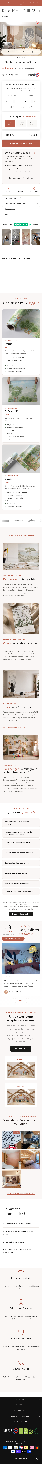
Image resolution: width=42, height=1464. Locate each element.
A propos (20, 1405)
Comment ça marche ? (13, 198)
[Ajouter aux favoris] (37, 22)
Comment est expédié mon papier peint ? (21, 843)
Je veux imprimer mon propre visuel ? (21, 891)
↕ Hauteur (30, 95)
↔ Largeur (12, 95)
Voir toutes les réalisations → (21, 1193)
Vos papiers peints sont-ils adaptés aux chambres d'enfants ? (21, 833)
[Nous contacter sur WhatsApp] (37, 1459)
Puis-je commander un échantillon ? (21, 883)
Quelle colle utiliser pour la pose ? (21, 863)
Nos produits (20, 1410)
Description (9, 214)
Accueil (4, 17)
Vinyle (32, 123)
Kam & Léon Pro (20, 1422)
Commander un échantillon (21, 178)
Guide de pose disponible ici (14, 727)
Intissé (10, 123)
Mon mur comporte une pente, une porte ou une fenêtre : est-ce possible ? (21, 873)
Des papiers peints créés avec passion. (20, 1442)
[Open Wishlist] (33, 11)
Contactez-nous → (21, 1049)
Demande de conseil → (21, 914)
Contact (20, 1399)
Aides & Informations (20, 1416)
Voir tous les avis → (13, 939)
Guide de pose (10, 209)
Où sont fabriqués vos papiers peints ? (21, 854)
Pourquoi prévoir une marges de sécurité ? (21, 822)
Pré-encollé (21, 123)
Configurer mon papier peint (21, 143)
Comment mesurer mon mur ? (22, 107)
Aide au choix (31, 116)
